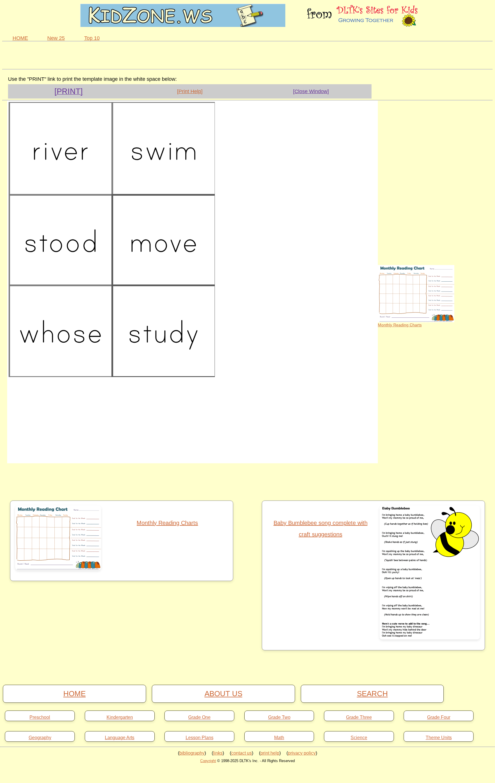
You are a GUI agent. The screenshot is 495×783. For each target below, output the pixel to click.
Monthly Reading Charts (400, 325)
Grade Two (279, 717)
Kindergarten (120, 717)
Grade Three (359, 717)
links (218, 753)
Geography (40, 738)
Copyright (208, 761)
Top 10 (92, 38)
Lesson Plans (199, 738)
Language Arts (119, 738)
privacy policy (302, 753)
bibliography (192, 753)
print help (269, 753)
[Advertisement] (247, 54)
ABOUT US (223, 693)
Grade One (199, 717)
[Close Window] (311, 91)
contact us (241, 753)
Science (359, 738)
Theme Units (439, 738)
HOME (20, 38)
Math (279, 738)
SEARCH (372, 693)
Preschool (40, 717)
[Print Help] (190, 91)
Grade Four (438, 717)
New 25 (56, 38)
